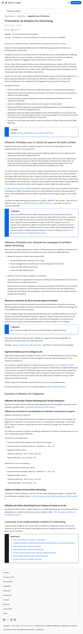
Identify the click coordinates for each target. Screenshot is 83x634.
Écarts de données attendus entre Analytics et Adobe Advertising (34, 553)
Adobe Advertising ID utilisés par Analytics (27, 546)
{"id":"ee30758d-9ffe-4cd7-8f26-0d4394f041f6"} (25, 34)
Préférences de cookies (69, 626)
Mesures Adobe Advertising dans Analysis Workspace (30, 556)
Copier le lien (17, 29)
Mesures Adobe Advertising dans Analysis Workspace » (36, 203)
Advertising (21, 16)
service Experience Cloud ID (65, 365)
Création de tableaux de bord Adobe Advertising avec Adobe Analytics (54, 496)
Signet (8, 29)
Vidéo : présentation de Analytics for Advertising (29, 540)
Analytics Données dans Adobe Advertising (27, 559)
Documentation (10, 16)
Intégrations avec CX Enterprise (38, 16)
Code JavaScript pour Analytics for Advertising (28, 549)
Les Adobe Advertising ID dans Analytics (18, 188)
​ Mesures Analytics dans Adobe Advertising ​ (27, 345)
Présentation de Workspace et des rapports (40, 407)
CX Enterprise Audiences (58, 387)
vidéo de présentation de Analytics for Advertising (36, 133)
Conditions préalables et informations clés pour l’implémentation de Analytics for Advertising (44, 543)
